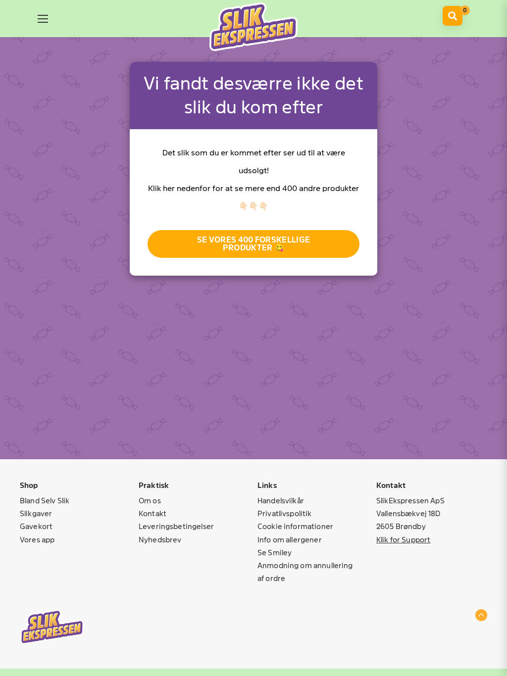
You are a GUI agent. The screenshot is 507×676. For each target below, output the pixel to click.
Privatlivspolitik (284, 513)
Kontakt (152, 513)
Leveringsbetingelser (176, 526)
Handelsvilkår (280, 500)
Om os (150, 500)
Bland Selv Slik (44, 500)
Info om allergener (289, 539)
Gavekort (36, 526)
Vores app (37, 539)
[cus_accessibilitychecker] (253, 26)
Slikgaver (36, 513)
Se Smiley (274, 552)
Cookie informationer (295, 526)
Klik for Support (403, 539)
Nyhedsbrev (160, 539)
